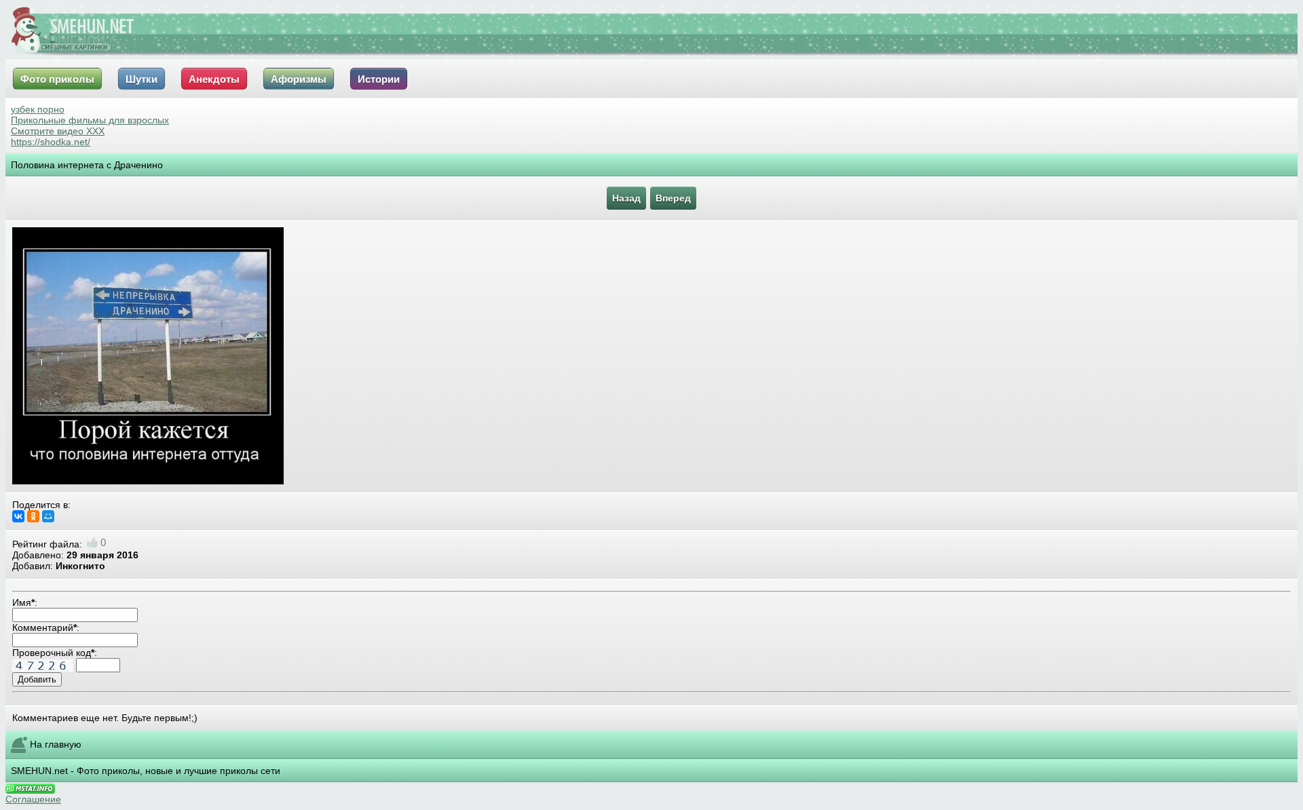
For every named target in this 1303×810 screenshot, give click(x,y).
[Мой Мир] (48, 516)
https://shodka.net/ (50, 141)
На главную (55, 744)
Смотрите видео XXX (58, 131)
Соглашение (33, 799)
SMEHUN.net (39, 770)
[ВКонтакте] (18, 516)
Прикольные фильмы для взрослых (90, 120)
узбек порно (37, 109)
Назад (626, 198)
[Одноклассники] (33, 516)
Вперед (673, 198)
